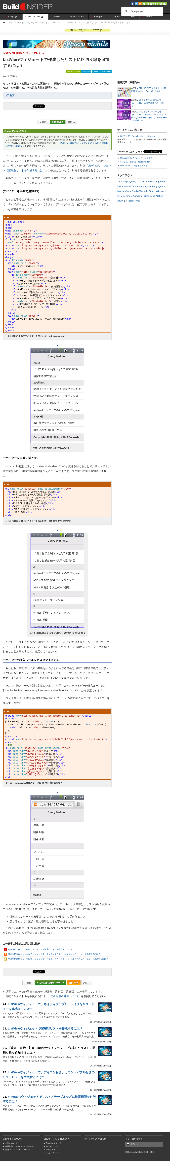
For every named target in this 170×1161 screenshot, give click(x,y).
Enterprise (99, 16)
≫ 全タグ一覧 (133, 200)
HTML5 (121, 196)
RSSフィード (52, 1153)
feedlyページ (51, 1150)
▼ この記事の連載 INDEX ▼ (50, 982)
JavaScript (86, 71)
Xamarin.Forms (141, 196)
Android (150, 181)
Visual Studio (132, 191)
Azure (120, 200)
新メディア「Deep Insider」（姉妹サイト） (139, 136)
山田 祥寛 (10, 95)
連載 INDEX (57, 122)
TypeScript (136, 186)
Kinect (129, 196)
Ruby (154, 186)
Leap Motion (156, 196)
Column (148, 16)
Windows (161, 191)
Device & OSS (77, 16)
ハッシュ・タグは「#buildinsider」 (136, 162)
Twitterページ (52, 1146)
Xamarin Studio (147, 191)
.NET (143, 181)
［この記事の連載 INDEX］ (64, 996)
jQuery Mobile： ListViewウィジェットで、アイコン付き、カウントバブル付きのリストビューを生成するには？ (58, 959)
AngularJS (160, 181)
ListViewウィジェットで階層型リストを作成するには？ (45, 1028)
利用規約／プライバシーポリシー (20, 1146)
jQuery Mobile (105, 71)
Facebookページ (53, 1143)
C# (138, 181)
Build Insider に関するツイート (134, 166)
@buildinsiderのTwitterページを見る (136, 158)
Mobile (57, 16)
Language (12, 16)
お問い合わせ (11, 1143)
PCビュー (135, 1144)
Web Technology (35, 16)
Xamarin (126, 186)
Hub (132, 16)
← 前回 (42, 122)
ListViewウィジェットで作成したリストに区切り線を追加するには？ (97, 22)
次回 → (71, 122)
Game (117, 16)
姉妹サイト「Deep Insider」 (18, 1150)
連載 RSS (74, 982)
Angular (147, 186)
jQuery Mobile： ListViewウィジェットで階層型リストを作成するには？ (40, 949)
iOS (119, 186)
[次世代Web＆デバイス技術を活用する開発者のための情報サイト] (4, 22)
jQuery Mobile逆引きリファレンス (44, 22)
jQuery (95, 71)
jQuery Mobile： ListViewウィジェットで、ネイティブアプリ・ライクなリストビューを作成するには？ (54, 954)
